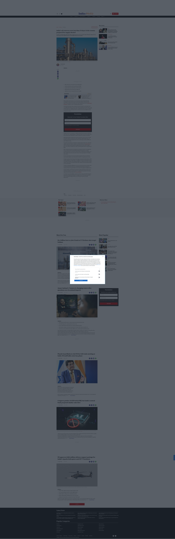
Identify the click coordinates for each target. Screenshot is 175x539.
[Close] (103, 257)
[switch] (99, 271)
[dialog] (87, 269)
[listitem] (87, 269)
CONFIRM (81, 280)
